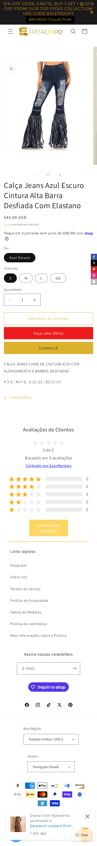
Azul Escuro (19, 257)
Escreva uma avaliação (48, 528)
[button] (10, 31)
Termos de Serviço (25, 589)
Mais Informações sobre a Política (38, 635)
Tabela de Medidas (25, 612)
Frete (7, 224)
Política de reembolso (28, 623)
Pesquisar (18, 565)
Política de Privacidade (29, 600)
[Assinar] (74, 668)
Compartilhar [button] (20, 397)
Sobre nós (18, 577)
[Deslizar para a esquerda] (37, 174)
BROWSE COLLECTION (50, 19)
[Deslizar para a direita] (60, 174)
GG (58, 278)
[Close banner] (92, 12)
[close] (87, 816)
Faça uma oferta (49, 333)
